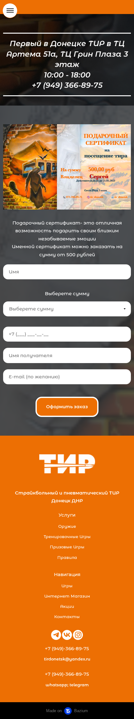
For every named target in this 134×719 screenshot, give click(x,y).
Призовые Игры (67, 546)
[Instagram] (78, 635)
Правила (67, 557)
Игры (67, 585)
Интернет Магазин (67, 596)
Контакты (67, 616)
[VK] (67, 635)
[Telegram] (56, 635)
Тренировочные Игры (67, 536)
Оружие (67, 526)
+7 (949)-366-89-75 (67, 648)
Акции (67, 606)
